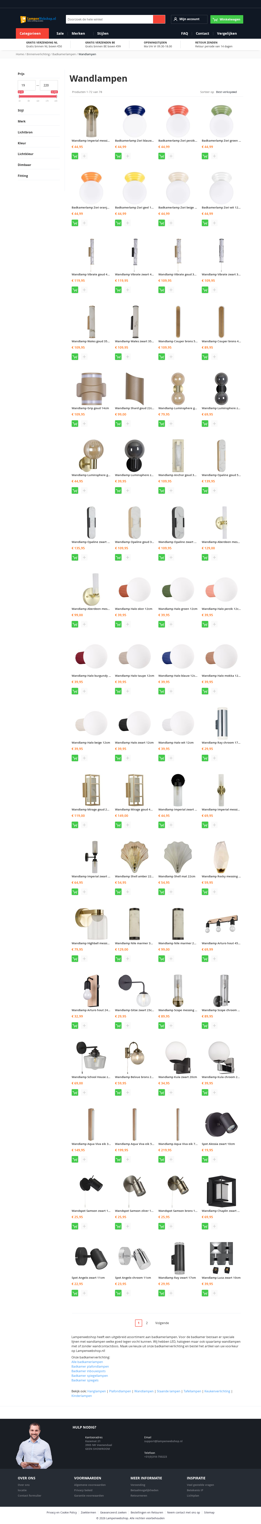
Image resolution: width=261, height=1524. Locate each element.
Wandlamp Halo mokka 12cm (222, 676)
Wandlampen (144, 1391)
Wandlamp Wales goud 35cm (91, 341)
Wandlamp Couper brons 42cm (223, 341)
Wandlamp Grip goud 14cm (90, 408)
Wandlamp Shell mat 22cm (176, 876)
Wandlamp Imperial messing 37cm (225, 809)
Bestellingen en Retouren (147, 1512)
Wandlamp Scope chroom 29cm (223, 1010)
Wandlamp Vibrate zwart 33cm (223, 274)
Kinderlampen (81, 1396)
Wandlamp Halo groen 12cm (177, 609)
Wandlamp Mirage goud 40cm (135, 809)
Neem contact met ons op (183, 1512)
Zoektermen (88, 1512)
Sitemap (209, 1512)
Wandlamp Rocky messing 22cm (224, 876)
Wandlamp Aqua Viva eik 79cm (179, 1144)
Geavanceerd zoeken (113, 1512)
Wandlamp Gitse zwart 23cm (134, 1010)
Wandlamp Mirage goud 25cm (92, 809)
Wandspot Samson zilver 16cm (136, 1211)
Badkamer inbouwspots (88, 1371)
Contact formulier (29, 1495)
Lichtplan (193, 1495)
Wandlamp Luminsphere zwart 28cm (227, 408)
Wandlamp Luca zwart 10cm (221, 1278)
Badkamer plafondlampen (90, 1366)
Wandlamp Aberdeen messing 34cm (226, 542)
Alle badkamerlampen (87, 1362)
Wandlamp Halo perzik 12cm (221, 609)
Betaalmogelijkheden (144, 1490)
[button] (189, 19)
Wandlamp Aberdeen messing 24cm (96, 609)
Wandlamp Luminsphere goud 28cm (183, 408)
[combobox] (115, 19)
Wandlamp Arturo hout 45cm (222, 943)
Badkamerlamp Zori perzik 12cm (180, 141)
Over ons (24, 1485)
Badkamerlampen (64, 54)
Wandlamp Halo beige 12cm (91, 743)
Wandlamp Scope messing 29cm (180, 1010)
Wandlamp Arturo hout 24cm (92, 1010)
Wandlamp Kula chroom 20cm (222, 1077)
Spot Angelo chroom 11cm (133, 1278)
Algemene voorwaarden (90, 1485)
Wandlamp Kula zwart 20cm (177, 1077)
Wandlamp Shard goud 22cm (135, 408)
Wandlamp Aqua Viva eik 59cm (136, 1144)
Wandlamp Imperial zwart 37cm (93, 876)
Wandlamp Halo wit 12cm (176, 743)
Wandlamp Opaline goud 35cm (136, 542)
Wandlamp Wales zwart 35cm (135, 341)
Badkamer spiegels (85, 1380)
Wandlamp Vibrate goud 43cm (92, 274)
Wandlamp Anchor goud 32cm (179, 475)
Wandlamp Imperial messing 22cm (95, 141)
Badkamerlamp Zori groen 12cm (224, 141)
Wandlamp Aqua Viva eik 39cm (93, 1144)
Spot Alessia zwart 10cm (218, 1144)
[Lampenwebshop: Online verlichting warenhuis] (37, 19)
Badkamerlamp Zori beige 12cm (180, 207)
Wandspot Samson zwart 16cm (93, 1211)
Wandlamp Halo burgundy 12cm (94, 676)
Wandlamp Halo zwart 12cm (134, 743)
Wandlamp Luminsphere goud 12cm (97, 475)
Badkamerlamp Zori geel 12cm (136, 207)
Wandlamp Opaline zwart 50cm (93, 542)
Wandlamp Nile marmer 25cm (179, 943)
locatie (22, 1490)
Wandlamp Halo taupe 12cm (134, 676)
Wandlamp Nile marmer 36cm (135, 943)
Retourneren (138, 1495)
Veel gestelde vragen (200, 1485)
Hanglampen (96, 1391)
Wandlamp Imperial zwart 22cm (180, 809)
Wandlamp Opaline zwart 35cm (180, 542)
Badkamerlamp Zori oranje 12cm (94, 207)
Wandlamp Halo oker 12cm (133, 609)
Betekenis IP (195, 1490)
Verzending (137, 1485)
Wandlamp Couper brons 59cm (179, 341)
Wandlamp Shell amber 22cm (135, 876)
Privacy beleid (83, 1490)
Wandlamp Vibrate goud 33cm (179, 274)
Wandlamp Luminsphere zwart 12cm (140, 475)
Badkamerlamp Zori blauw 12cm (137, 141)
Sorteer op (207, 92)
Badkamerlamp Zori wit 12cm (222, 207)
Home (20, 54)
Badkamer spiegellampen (89, 1376)
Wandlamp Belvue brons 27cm (136, 1077)
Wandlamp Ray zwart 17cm (177, 1278)
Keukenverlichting (217, 1391)
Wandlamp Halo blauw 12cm (178, 676)
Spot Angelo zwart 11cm (88, 1278)
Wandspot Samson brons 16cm (179, 1211)
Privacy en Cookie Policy (62, 1512)
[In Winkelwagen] (75, 156)
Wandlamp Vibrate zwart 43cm (136, 274)
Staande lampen (168, 1391)
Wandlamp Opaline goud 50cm (223, 475)
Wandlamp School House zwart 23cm (97, 1077)
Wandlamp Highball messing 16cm (95, 943)
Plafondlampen (120, 1391)
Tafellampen (192, 1391)
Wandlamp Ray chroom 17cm (222, 743)
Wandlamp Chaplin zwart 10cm (223, 1211)
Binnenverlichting (38, 54)
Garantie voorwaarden (89, 1495)
